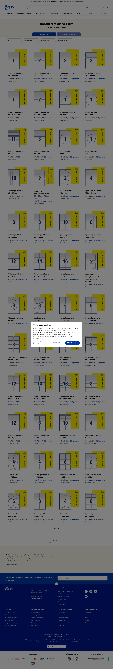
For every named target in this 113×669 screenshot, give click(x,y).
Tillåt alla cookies (72, 343)
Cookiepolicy (63, 336)
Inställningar (56, 342)
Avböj (37, 343)
